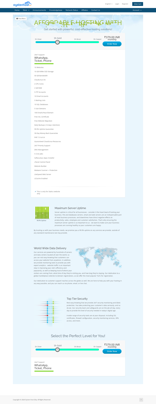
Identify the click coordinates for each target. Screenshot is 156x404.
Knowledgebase (55, 10)
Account (136, 10)
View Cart (137, 4)
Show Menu (22, 19)
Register (125, 4)
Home (17, 10)
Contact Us (95, 10)
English (108, 4)
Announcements (39, 10)
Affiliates (84, 10)
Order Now (112, 44)
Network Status (72, 10)
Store (25, 10)
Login (117, 4)
